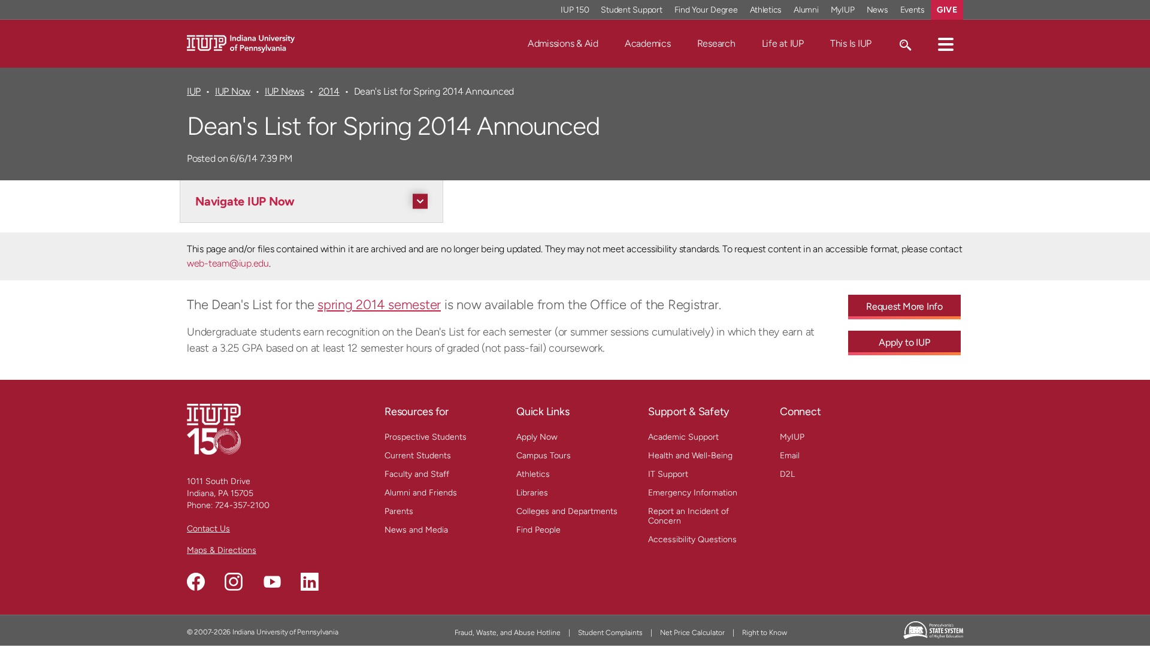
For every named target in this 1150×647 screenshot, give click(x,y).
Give (947, 10)
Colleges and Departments (567, 511)
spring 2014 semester (379, 305)
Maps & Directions (221, 550)
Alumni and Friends (421, 493)
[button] (946, 44)
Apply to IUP (904, 342)
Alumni (806, 10)
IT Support (668, 474)
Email (790, 456)
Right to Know (764, 632)
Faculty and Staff (417, 474)
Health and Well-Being (690, 456)
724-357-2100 (242, 505)
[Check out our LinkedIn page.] (310, 582)
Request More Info (904, 306)
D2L (787, 474)
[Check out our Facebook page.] (196, 582)
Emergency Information (692, 493)
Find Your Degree (706, 10)
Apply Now (537, 437)
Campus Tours (543, 456)
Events (912, 10)
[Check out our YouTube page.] (272, 582)
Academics (648, 43)
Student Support (631, 10)
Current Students (418, 456)
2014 (329, 91)
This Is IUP (850, 43)
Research (716, 43)
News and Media (416, 530)
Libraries (532, 493)
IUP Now (232, 91)
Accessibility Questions (692, 539)
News (877, 10)
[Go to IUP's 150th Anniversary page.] (214, 429)
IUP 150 (575, 10)
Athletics (766, 10)
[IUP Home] (241, 43)
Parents (399, 511)
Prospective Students (426, 437)
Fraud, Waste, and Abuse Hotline (508, 632)
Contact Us (208, 529)
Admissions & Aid (563, 43)
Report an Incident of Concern (688, 516)
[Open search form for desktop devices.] (905, 44)
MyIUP (843, 10)
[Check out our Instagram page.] (234, 582)
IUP (194, 91)
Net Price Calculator (692, 632)
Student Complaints (610, 632)
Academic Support (683, 437)
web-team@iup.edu (228, 263)
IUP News (284, 91)
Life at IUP (783, 43)
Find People (538, 530)
